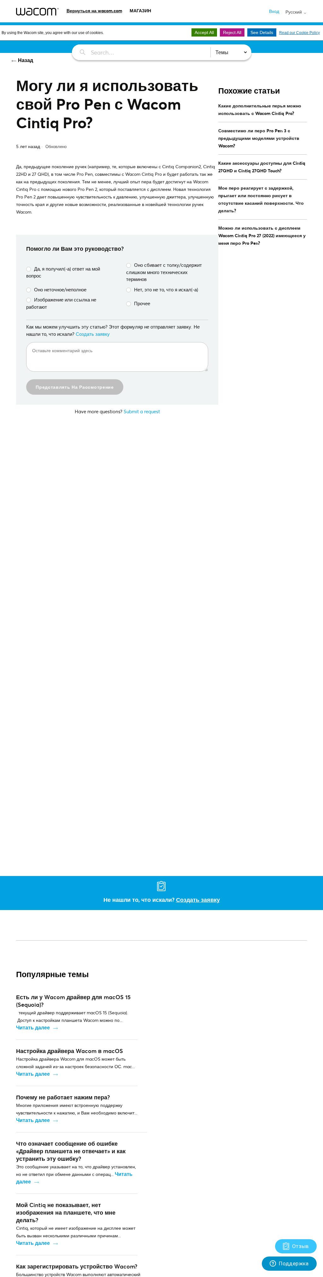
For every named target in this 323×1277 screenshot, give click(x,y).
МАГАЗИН (140, 10)
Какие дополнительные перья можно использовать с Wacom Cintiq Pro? (259, 109)
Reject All (232, 32)
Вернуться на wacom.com (94, 10)
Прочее (142, 303)
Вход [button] (274, 11)
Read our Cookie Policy (299, 33)
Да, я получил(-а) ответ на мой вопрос (63, 272)
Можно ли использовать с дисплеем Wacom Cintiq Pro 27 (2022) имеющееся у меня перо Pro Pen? (262, 235)
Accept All (204, 32)
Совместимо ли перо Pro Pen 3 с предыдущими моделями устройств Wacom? (258, 138)
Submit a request (142, 411)
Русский (294, 12)
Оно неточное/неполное (60, 289)
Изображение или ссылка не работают (61, 303)
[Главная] (37, 11)
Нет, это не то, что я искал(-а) (166, 289)
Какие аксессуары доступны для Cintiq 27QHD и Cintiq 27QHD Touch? (261, 167)
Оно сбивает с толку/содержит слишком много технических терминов (164, 272)
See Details (261, 32)
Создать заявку (93, 334)
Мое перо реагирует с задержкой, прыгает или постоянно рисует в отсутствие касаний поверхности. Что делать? (261, 199)
